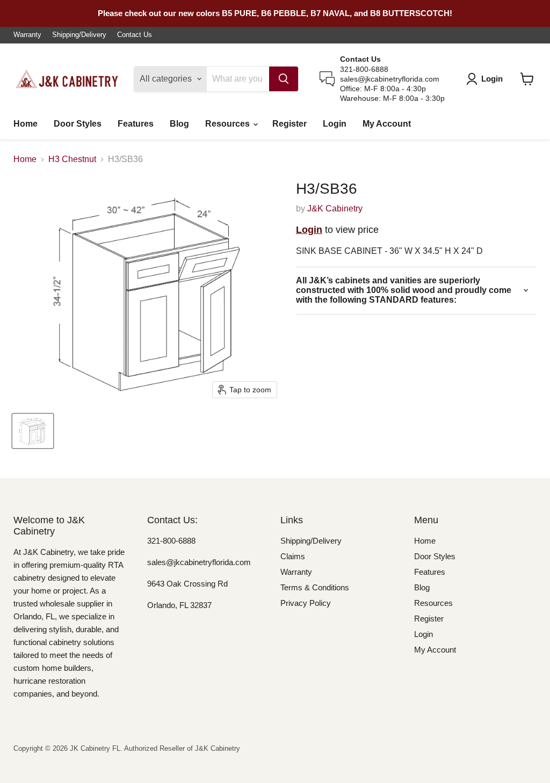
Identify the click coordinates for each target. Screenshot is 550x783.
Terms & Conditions (314, 587)
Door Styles (78, 123)
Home (25, 123)
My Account (387, 123)
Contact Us (134, 35)
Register (289, 123)
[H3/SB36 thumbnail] (32, 431)
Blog (179, 123)
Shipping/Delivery (79, 35)
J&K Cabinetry (335, 208)
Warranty (27, 35)
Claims (292, 556)
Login (334, 123)
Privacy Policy (305, 603)
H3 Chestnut (72, 159)
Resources (228, 123)
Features (136, 123)
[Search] (283, 79)
